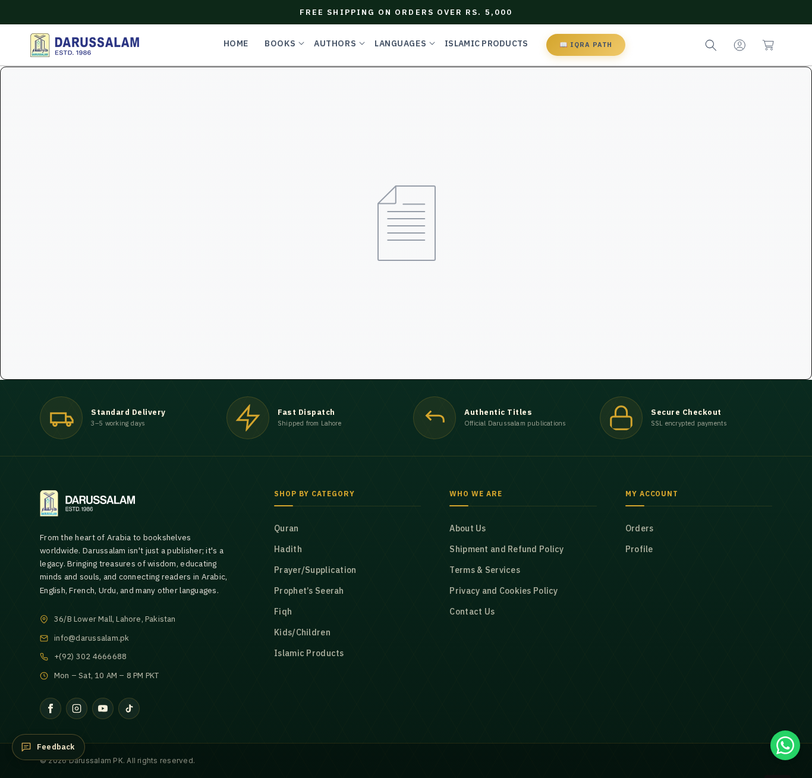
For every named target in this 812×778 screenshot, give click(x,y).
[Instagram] (76, 708)
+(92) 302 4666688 (90, 656)
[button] (768, 45)
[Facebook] (50, 708)
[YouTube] (103, 708)
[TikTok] (129, 708)
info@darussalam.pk (92, 638)
